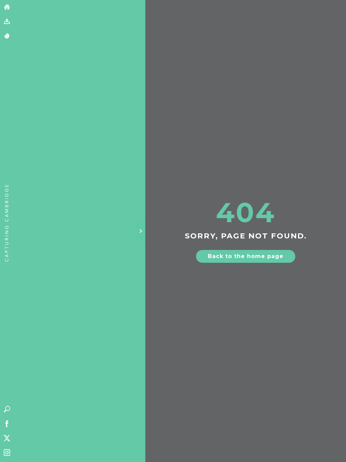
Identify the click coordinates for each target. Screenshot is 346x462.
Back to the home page (245, 256)
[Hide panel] (140, 231)
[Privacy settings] (7, 36)
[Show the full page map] (7, 22)
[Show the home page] (7, 7)
